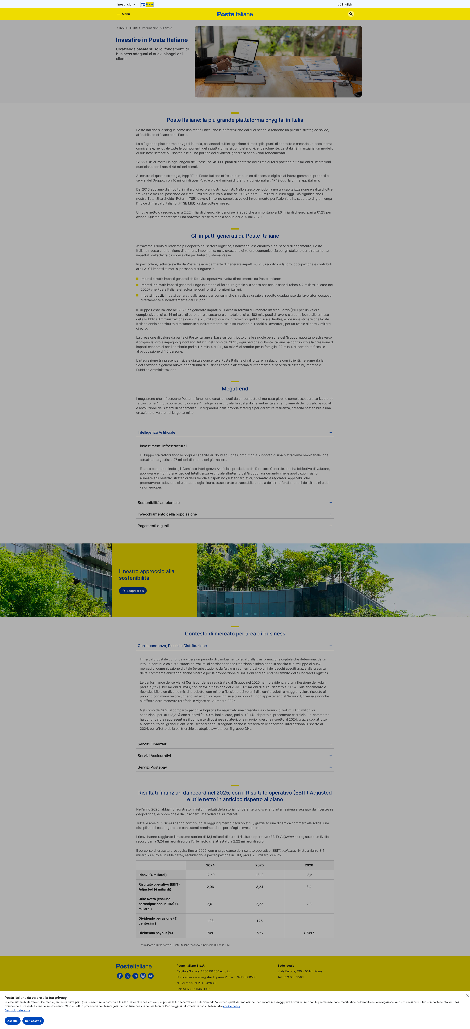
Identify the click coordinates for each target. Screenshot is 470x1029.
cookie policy (231, 1006)
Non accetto (33, 1020)
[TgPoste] (147, 4)
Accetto (12, 1020)
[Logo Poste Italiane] (235, 14)
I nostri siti (124, 4)
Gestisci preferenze (17, 1010)
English (347, 4)
